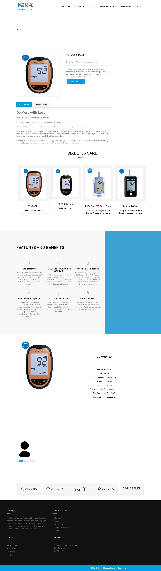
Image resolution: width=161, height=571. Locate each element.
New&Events (125, 6)
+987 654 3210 (58, 551)
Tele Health (79, 6)
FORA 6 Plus (33, 206)
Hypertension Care (13, 548)
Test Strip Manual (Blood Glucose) (104, 377)
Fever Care (11, 552)
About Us (66, 6)
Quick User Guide (104, 369)
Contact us (57, 531)
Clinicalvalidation (108, 6)
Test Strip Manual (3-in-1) (104, 381)
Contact (139, 6)
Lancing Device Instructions (104, 397)
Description (24, 104)
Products (92, 6)
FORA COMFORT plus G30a (98, 206)
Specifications (41, 104)
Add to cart (76, 82)
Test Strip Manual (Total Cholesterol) (104, 389)
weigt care (11, 555)
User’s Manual (104, 373)
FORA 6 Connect (65, 204)
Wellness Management (62, 527)
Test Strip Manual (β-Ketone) (104, 385)
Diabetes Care (12, 545)
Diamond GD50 (130, 206)
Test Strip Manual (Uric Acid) (104, 393)
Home (18, 30)
